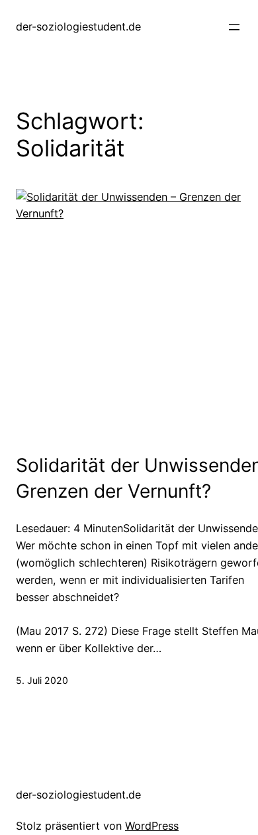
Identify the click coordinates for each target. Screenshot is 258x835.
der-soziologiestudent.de (78, 26)
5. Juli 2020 (42, 680)
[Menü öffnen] (234, 27)
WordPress (152, 825)
